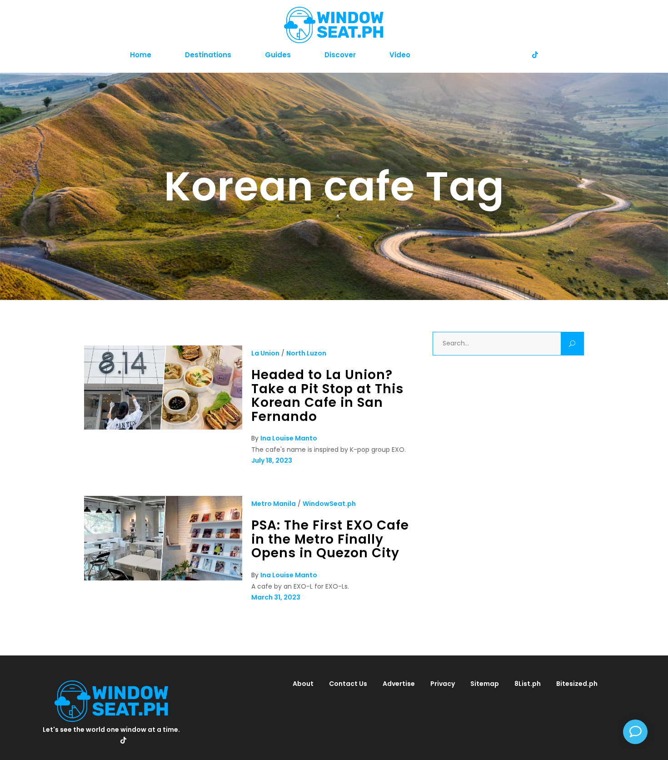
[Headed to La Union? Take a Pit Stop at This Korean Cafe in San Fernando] (163, 427)
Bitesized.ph (577, 683)
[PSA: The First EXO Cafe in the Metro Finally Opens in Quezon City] (163, 578)
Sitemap (484, 683)
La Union (265, 353)
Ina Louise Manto (288, 438)
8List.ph (527, 683)
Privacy (442, 683)
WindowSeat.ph (329, 503)
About (303, 683)
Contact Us (348, 683)
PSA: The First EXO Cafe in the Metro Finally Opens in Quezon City (330, 539)
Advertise (399, 683)
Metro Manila (273, 503)
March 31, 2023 (275, 597)
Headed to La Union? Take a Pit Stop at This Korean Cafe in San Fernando (327, 395)
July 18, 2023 (271, 460)
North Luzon (306, 353)
